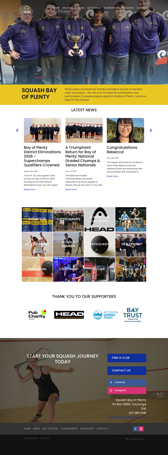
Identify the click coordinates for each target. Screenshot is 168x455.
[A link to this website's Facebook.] (135, 428)
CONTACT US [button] (121, 370)
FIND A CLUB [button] (120, 358)
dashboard (44, 438)
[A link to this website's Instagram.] (141, 428)
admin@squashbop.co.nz (127, 417)
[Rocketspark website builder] (131, 439)
